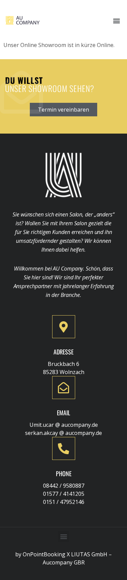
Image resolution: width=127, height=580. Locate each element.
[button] (116, 20)
